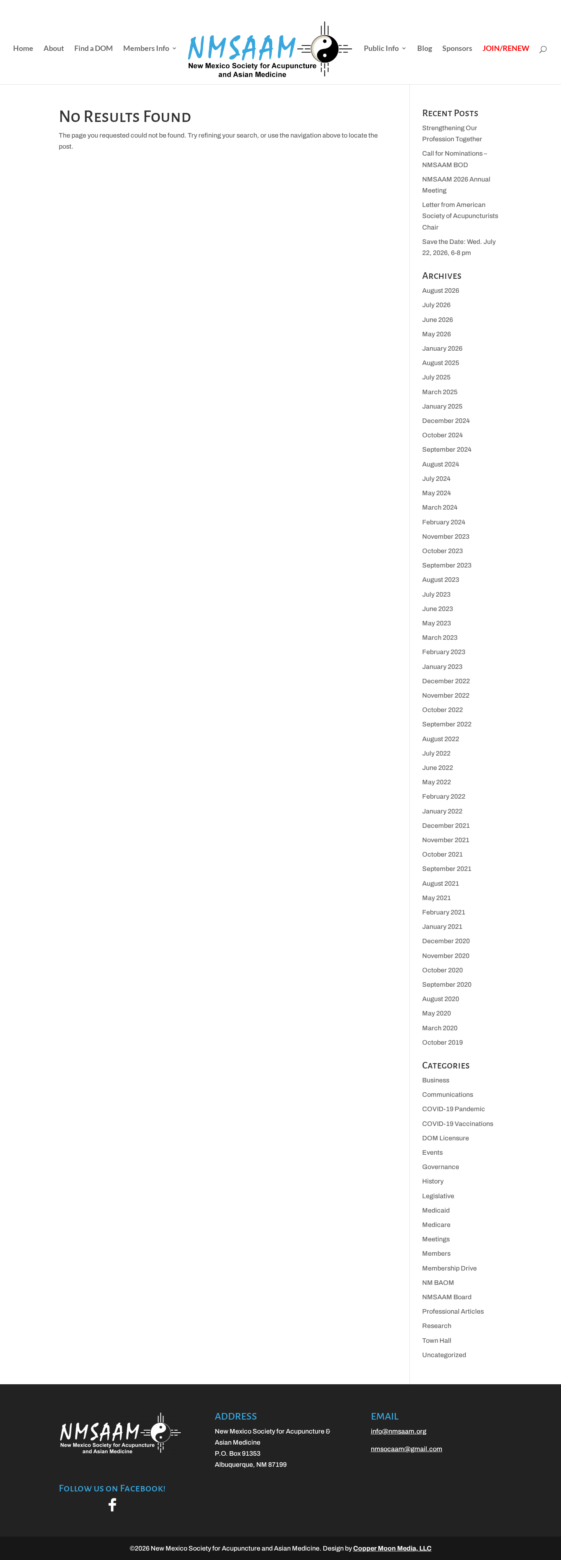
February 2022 (443, 796)
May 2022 (436, 782)
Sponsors (457, 49)
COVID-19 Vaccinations (457, 1123)
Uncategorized (444, 1354)
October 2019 (442, 1042)
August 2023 (440, 579)
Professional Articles (453, 1311)
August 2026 (440, 290)
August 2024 (440, 464)
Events (432, 1152)
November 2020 (445, 955)
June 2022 (437, 767)
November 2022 (445, 695)
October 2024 (442, 435)
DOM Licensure (445, 1138)
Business (435, 1080)
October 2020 (442, 970)
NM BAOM (438, 1282)
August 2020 (440, 998)
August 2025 (440, 362)
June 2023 (437, 608)
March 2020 (440, 1028)
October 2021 (442, 854)
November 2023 (445, 536)
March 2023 (440, 637)
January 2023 (442, 666)
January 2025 (442, 406)
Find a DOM (93, 49)
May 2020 (436, 1013)
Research (436, 1325)
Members (436, 1253)
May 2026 (436, 334)
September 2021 (446, 868)
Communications (447, 1094)
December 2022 (446, 681)
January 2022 (442, 811)
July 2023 (436, 594)
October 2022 (442, 709)
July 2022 (436, 753)
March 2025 (440, 391)
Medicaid (436, 1210)
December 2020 (446, 940)
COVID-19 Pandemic (453, 1108)
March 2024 (440, 507)
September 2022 (446, 724)
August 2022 (440, 738)
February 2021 (443, 912)
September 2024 (446, 449)
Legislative (438, 1195)
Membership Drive (449, 1268)
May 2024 (436, 492)
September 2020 (446, 984)
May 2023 (436, 623)
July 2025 (436, 377)
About (54, 49)
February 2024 (443, 522)
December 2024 (446, 420)
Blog (424, 49)
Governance (440, 1166)
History (433, 1181)
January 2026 (442, 348)
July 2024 (436, 478)
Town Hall (436, 1340)
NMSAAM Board (446, 1296)
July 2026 (436, 304)
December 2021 (446, 825)
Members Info (146, 49)
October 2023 (442, 550)
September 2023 (446, 565)
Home (23, 49)
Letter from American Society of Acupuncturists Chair (460, 215)
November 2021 (445, 839)
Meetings (436, 1239)
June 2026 (437, 319)
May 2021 (436, 897)
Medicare (436, 1224)
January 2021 (442, 926)
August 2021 (440, 883)
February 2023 (443, 651)
